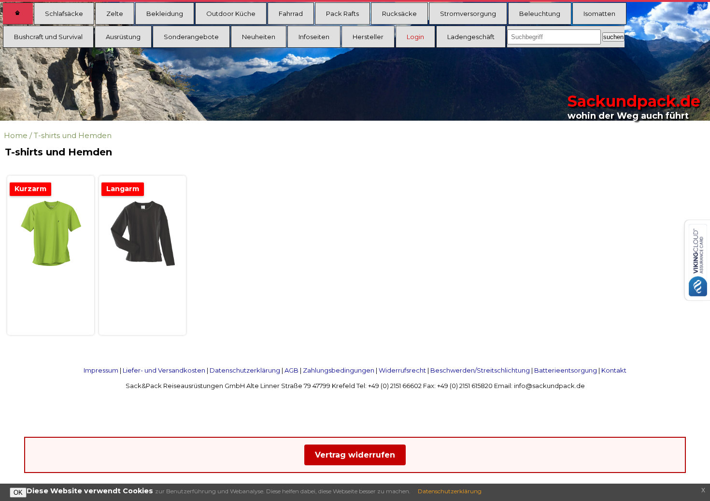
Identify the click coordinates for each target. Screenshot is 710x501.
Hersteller (368, 37)
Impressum (101, 370)
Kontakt (613, 370)
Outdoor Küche (231, 13)
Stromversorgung (468, 13)
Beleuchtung (539, 13)
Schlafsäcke (64, 13)
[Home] (18, 13)
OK (18, 492)
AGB (291, 370)
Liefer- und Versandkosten (164, 370)
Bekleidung (164, 13)
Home (16, 135)
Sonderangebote (191, 37)
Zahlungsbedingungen (338, 370)
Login (415, 37)
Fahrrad (291, 13)
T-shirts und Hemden (73, 135)
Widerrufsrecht (402, 370)
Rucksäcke (399, 13)
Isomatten (599, 13)
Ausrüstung (123, 37)
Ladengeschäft (471, 37)
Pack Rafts (342, 13)
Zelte (114, 13)
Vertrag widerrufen (355, 454)
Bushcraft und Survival (48, 37)
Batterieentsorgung (565, 370)
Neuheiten (258, 37)
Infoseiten (313, 37)
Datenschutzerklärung (245, 370)
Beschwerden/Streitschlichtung (480, 370)
